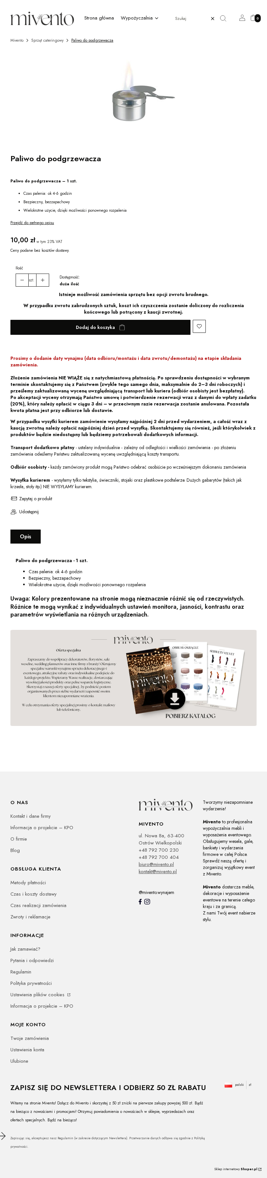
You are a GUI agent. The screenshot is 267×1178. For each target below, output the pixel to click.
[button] (226, 18)
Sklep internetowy (235, 1169)
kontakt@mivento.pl (158, 871)
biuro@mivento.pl (156, 864)
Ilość (19, 268)
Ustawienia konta (27, 1049)
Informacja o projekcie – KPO (41, 827)
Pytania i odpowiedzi (32, 960)
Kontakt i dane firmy (30, 816)
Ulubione (19, 1061)
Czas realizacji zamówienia (38, 905)
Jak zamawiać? (25, 949)
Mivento (16, 40)
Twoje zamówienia (29, 1038)
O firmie (18, 839)
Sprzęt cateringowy (47, 40)
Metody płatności (28, 882)
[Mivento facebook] (140, 902)
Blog (15, 850)
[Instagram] (147, 902)
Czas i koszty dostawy (33, 894)
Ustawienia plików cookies (38, 994)
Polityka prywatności (31, 983)
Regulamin (20, 971)
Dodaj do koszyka (95, 327)
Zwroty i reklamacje (30, 916)
